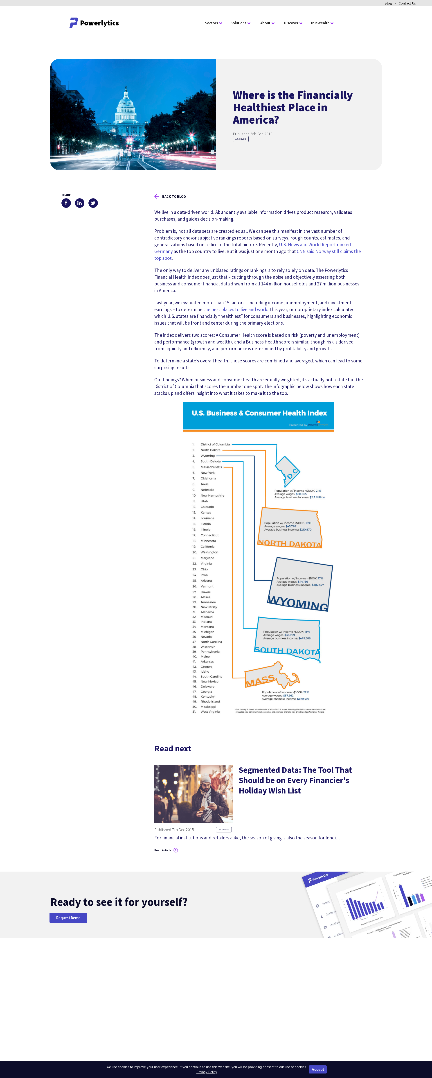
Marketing (210, 998)
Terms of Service (326, 1054)
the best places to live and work (235, 309)
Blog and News (295, 984)
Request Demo (68, 917)
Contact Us (407, 3)
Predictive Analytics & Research (218, 1008)
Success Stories (296, 991)
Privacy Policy (303, 1054)
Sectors (211, 22)
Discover (291, 22)
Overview (169, 984)
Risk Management (216, 991)
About (265, 22)
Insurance (169, 1003)
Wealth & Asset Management (173, 1013)
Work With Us (255, 1012)
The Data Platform (259, 991)
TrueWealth (319, 22)
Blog (388, 3)
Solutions (238, 22)
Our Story (252, 984)
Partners (251, 1005)
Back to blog (174, 196)
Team (249, 998)
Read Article (162, 850)
